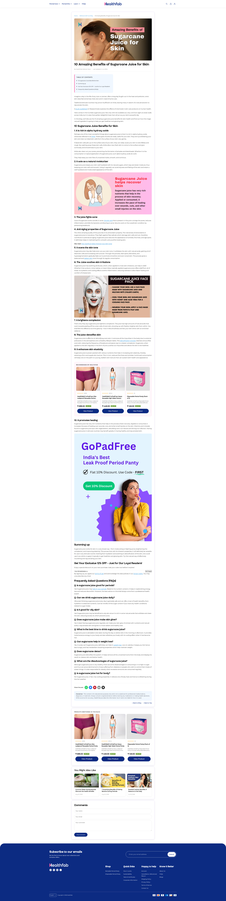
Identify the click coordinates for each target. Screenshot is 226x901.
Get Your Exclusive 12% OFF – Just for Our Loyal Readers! (94, 86)
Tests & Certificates (129, 877)
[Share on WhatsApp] (86, 687)
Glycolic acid (108, 220)
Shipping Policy (146, 879)
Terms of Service (146, 885)
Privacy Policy (145, 882)
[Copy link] (103, 687)
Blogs (161, 877)
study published (81, 109)
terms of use (99, 574)
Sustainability (127, 874)
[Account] (175, 4)
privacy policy (138, 574)
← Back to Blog (136, 703)
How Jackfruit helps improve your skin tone (96, 244)
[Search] (167, 4)
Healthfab (69, 895)
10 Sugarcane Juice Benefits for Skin (88, 80)
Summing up (82, 83)
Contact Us (144, 888)
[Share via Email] (99, 687)
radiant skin (88, 258)
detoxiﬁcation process (128, 341)
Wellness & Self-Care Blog (86, 15)
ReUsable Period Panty (112, 871)
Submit (171, 854)
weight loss (118, 645)
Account (144, 871)
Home (76, 15)
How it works (127, 871)
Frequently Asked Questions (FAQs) (88, 89)
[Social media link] (50, 870)
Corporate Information (130, 880)
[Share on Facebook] (90, 687)
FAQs (161, 874)
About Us (162, 871)
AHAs (93, 136)
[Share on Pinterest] (94, 687)
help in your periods (99, 589)
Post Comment (81, 834)
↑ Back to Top (147, 703)
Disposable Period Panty (112, 874)
